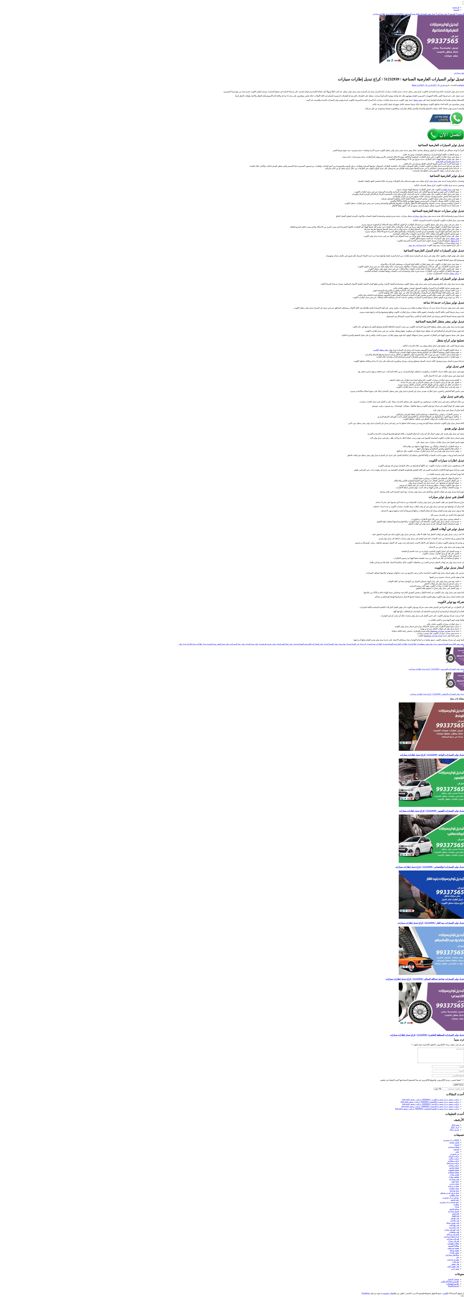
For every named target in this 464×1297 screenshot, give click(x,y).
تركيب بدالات (454, 1158)
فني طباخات (454, 1225)
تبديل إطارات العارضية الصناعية (399, 644)
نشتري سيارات (453, 1260)
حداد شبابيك (454, 1191)
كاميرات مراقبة (453, 1234)
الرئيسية (456, 7)
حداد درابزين (454, 1184)
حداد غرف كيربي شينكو (450, 1193)
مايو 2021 (455, 1125)
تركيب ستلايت (453, 1161)
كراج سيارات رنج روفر (417, 245)
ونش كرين (455, 1269)
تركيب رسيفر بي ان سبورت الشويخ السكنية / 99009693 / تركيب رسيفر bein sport (427, 1109)
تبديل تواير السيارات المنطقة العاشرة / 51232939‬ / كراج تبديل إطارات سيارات (427, 1035)
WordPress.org (453, 1286)
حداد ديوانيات (454, 1188)
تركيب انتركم (454, 1156)
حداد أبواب (455, 1181)
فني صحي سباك (452, 1223)
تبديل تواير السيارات (335, 644)
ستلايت (456, 1204)
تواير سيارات (459, 73)
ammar (461, 85)
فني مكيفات (454, 1232)
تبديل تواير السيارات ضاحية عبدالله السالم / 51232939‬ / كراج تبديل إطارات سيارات (425, 979)
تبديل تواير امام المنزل (288, 644)
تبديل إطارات (416, 644)
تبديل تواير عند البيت (242, 644)
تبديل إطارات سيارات (378, 644)
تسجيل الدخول (453, 1279)
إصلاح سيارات (453, 1147)
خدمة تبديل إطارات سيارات (201, 644)
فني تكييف (455, 1218)
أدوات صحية (454, 1142)
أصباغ (457, 1145)
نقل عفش (455, 1264)
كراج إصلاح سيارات (451, 1237)
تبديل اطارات (446, 189)
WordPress (366, 1293)
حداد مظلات (454, 1195)
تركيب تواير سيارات (227, 644)
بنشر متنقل (417, 100)
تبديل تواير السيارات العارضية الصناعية (312, 644)
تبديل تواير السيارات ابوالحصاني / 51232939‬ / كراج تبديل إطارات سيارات (429, 867)
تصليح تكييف (454, 1168)
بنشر (462, 644)
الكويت (445, 1293)
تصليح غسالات (453, 1172)
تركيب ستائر (454, 273)
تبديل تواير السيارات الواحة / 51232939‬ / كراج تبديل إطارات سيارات (432, 755)
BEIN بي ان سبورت (451, 1140)
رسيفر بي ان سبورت (451, 1198)
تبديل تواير (433, 181)
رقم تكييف (455, 1200)
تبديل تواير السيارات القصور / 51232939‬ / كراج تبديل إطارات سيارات (431, 811)
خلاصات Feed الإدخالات (450, 1282)
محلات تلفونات (453, 1243)
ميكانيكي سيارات (452, 1255)
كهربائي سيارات (453, 1239)
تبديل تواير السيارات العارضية (447, 161)
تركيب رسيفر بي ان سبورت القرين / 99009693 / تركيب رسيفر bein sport (430, 1099)
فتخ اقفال (455, 1216)
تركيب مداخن (453, 1165)
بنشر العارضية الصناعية (450, 644)
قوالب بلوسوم (388, 1293)
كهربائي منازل (453, 1241)
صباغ (457, 1207)
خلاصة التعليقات (452, 1284)
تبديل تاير (367, 644)
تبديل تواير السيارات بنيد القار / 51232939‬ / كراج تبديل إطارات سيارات (431, 923)
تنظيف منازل (454, 1177)
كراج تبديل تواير (185, 644)
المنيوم (456, 1149)
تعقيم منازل (454, 1175)
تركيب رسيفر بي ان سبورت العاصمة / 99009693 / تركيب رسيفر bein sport (430, 1102)
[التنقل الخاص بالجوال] (463, 1)
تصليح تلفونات (453, 1170)
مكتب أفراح (454, 1253)
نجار (457, 1257)
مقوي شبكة (454, 1250)
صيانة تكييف (454, 1209)
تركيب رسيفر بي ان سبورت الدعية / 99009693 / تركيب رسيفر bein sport (430, 1104)
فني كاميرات (454, 1227)
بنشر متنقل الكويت (380, 350)
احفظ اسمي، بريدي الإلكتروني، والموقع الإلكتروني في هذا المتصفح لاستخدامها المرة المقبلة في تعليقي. (420, 1080)
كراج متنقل (454, 241)
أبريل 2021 (455, 1127)
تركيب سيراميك (453, 1163)
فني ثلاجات (454, 1221)
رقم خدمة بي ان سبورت (449, 1202)
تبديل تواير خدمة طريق (271, 644)
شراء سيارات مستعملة (433, 636)
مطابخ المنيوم (453, 1246)
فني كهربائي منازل (451, 1230)
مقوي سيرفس (453, 1248)
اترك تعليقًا (416, 85)
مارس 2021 (454, 1130)
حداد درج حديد (453, 1186)
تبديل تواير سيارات (420, 216)
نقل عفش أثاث (453, 1266)
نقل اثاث (455, 1262)
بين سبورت (454, 1154)
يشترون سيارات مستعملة (440, 631)
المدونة (456, 10)
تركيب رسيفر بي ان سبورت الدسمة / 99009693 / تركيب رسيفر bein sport (430, 1106)
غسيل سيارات (453, 1211)
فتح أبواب (455, 1214)
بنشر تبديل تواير (435, 644)
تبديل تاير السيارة (356, 644)
